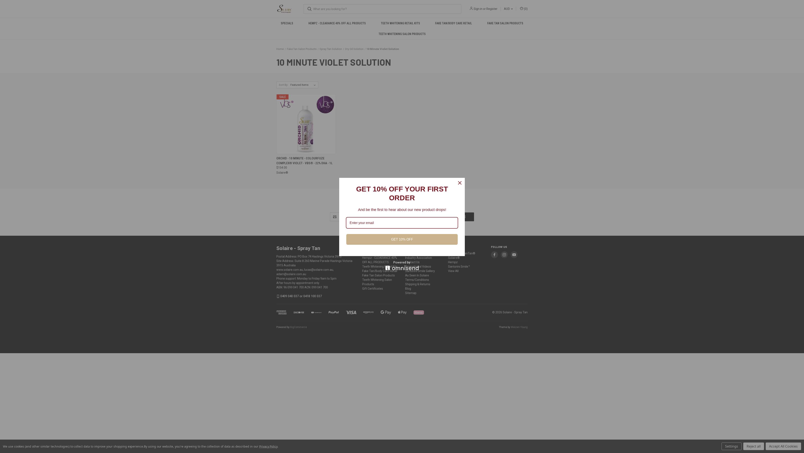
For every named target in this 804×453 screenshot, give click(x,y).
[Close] (460, 183)
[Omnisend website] (402, 265)
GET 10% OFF (402, 239)
